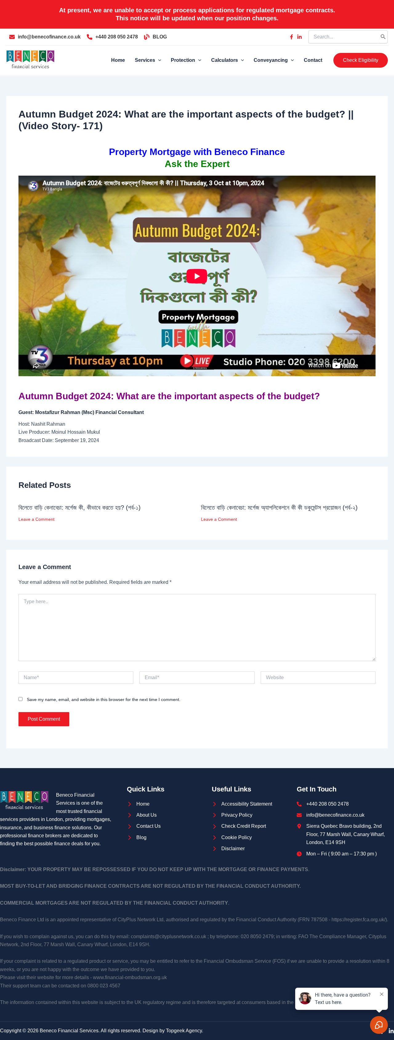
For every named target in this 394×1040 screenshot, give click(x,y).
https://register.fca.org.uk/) (359, 919)
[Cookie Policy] (232, 838)
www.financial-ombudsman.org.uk (130, 977)
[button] (360, 60)
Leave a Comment (36, 519)
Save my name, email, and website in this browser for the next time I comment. (103, 699)
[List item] (291, 36)
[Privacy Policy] (232, 815)
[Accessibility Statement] (242, 804)
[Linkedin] (391, 1031)
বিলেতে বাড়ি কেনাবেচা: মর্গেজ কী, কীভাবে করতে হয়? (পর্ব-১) (79, 507)
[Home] (138, 804)
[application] (158, 60)
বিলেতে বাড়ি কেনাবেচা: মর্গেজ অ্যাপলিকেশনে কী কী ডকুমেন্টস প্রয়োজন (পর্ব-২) (279, 507)
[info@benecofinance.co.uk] (45, 37)
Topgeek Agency (184, 1030)
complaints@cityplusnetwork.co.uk (168, 936)
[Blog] (137, 838)
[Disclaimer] (228, 849)
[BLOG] (155, 37)
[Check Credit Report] (239, 826)
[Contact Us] (144, 826)
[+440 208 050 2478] (112, 37)
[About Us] (142, 815)
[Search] (383, 37)
